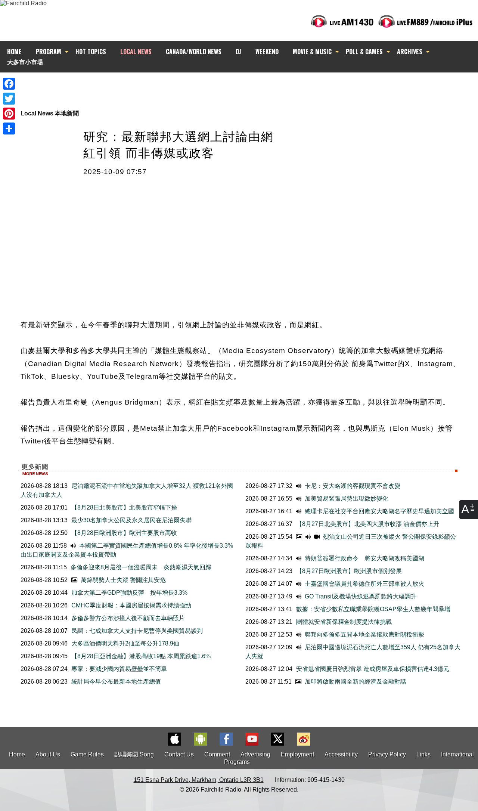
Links (423, 754)
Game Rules (87, 754)
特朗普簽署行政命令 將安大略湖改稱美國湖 (363, 558)
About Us (47, 754)
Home (17, 754)
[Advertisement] (246, 86)
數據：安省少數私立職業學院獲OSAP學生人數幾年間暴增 (373, 609)
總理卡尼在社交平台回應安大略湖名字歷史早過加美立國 (378, 511)
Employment (297, 754)
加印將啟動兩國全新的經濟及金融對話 (354, 681)
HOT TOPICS (90, 51)
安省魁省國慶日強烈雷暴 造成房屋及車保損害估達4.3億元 (372, 669)
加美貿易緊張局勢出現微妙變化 (345, 498)
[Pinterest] (8, 113)
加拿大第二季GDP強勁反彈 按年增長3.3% (129, 592)
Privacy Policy (387, 754)
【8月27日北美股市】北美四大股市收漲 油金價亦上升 (367, 524)
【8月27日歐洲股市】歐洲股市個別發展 (349, 571)
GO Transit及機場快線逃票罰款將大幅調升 (360, 596)
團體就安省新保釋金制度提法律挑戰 (344, 622)
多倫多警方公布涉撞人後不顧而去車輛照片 (128, 618)
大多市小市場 (25, 61)
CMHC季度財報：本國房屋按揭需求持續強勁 (131, 605)
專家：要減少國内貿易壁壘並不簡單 (119, 669)
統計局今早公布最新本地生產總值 (116, 681)
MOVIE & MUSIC (312, 51)
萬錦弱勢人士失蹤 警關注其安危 (122, 580)
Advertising (255, 754)
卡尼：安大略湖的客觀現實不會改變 (351, 486)
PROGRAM (48, 51)
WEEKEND (267, 51)
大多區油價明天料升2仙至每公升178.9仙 (125, 643)
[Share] (8, 128)
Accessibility (341, 754)
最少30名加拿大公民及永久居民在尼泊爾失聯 (131, 520)
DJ (238, 51)
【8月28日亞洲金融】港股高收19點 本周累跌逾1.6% (141, 656)
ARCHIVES (409, 51)
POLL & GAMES (364, 51)
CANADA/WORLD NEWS (193, 51)
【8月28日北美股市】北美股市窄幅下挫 (124, 507)
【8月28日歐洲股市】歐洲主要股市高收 (124, 533)
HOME (14, 51)
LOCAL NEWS (136, 51)
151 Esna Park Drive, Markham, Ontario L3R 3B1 (199, 780)
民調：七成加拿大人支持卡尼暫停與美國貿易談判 (137, 631)
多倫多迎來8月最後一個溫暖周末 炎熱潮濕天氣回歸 (141, 567)
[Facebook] (8, 83)
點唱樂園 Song (134, 754)
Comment (217, 754)
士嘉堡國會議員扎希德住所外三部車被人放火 (363, 584)
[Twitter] (8, 98)
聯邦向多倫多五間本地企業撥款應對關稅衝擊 (363, 634)
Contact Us (179, 754)
